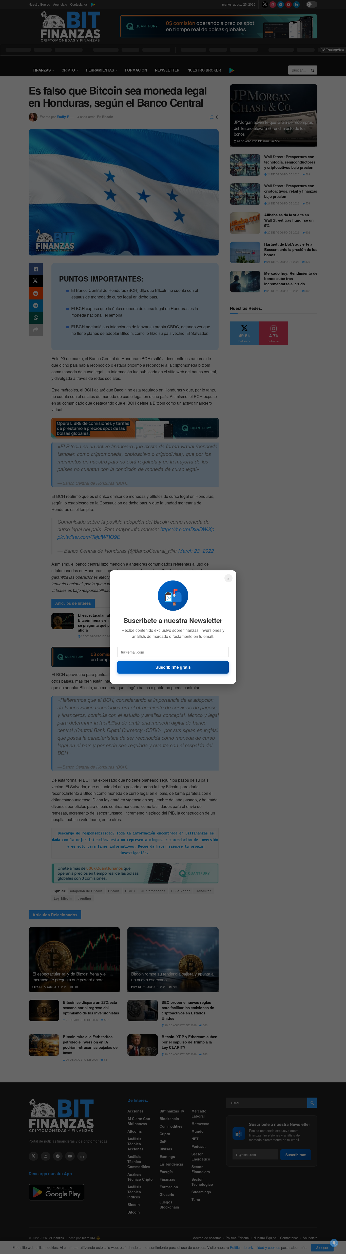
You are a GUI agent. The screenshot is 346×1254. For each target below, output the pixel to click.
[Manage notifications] (334, 1243)
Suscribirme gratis (173, 667)
